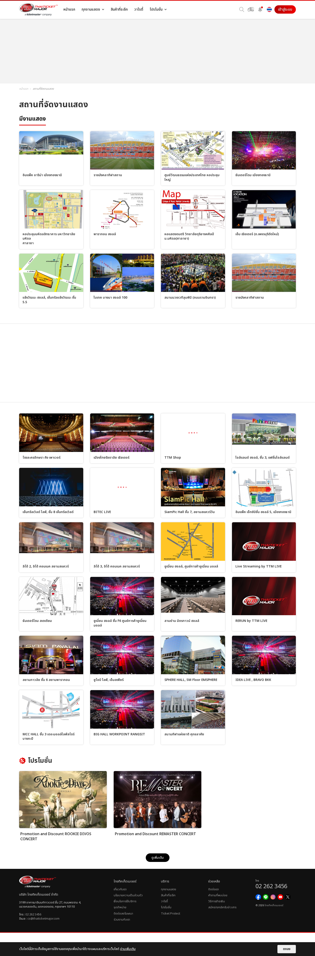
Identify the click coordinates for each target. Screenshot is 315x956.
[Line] (265, 897)
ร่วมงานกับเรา (122, 919)
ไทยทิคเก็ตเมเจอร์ (274, 905)
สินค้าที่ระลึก (168, 895)
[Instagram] (273, 897)
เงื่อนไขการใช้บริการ (125, 901)
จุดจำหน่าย (120, 907)
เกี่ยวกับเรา (120, 889)
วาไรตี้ (164, 901)
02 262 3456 (33, 914)
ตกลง (286, 949)
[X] (288, 897)
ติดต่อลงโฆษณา (123, 913)
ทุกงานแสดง (168, 889)
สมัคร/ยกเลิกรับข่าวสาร (222, 907)
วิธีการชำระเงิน (216, 901)
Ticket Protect (170, 913)
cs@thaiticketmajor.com (43, 918)
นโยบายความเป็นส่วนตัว (128, 895)
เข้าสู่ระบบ (285, 9)
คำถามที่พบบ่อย (217, 895)
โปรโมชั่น (166, 907)
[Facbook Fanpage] (258, 897)
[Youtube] (280, 897)
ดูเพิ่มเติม (158, 857)
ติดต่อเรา (213, 889)
